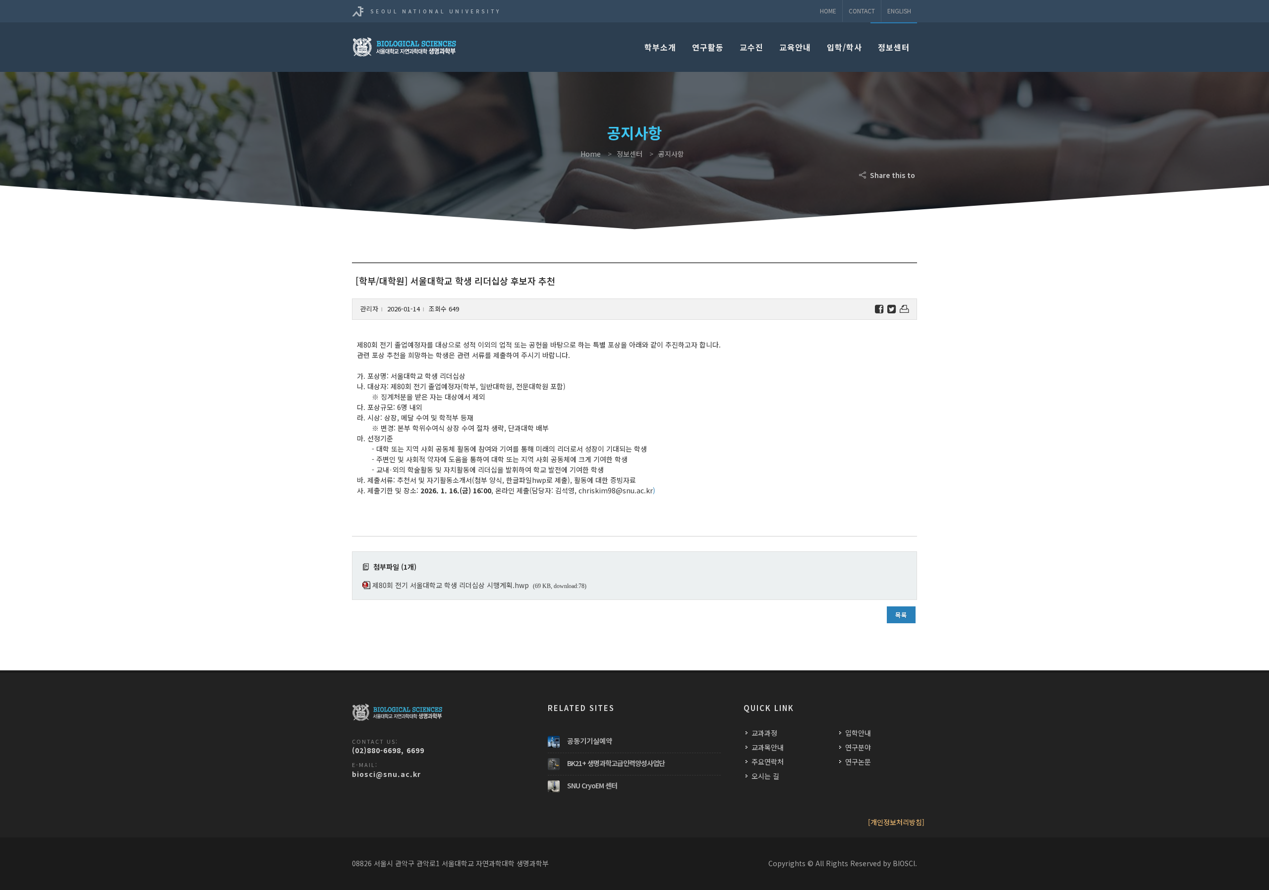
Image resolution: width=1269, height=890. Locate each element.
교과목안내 (767, 747)
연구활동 (708, 47)
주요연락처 (767, 762)
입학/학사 (844, 47)
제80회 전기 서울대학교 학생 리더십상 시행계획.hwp (450, 585)
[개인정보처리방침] (896, 822)
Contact (862, 10)
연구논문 (858, 762)
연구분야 (858, 747)
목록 (901, 614)
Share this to (891, 175)
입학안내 (858, 733)
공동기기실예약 (589, 741)
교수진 (751, 47)
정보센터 (894, 47)
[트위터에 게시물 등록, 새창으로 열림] (891, 309)
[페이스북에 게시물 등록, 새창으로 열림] (879, 309)
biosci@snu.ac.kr (386, 774)
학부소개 (660, 47)
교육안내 (795, 47)
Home (828, 10)
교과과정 (764, 733)
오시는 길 (765, 776)
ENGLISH (899, 10)
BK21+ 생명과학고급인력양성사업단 (616, 763)
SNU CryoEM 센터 (592, 785)
